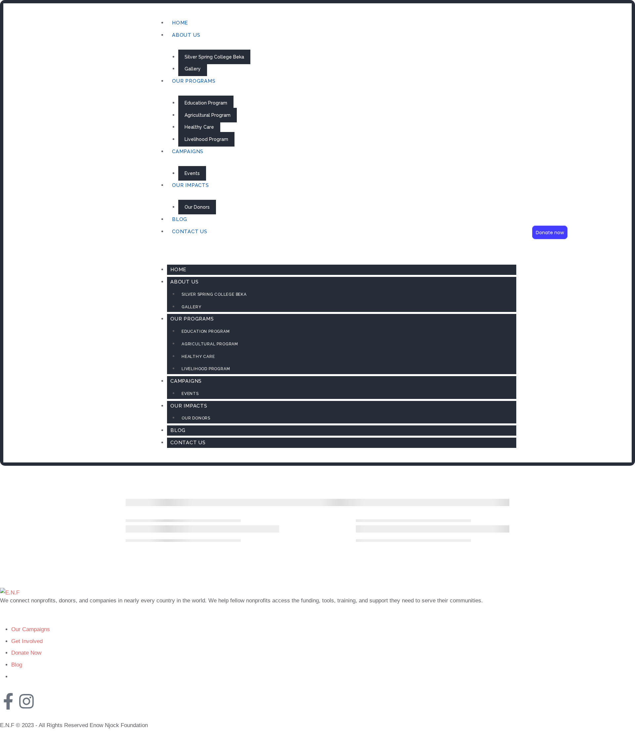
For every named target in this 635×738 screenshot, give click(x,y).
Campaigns (187, 151)
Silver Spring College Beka (214, 57)
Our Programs (194, 81)
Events (192, 173)
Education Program (206, 103)
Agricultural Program (208, 115)
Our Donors (197, 207)
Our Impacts (190, 185)
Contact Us (189, 232)
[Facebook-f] (8, 701)
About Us (186, 35)
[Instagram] (26, 701)
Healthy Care (199, 127)
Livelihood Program (206, 139)
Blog (179, 219)
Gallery (193, 68)
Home (180, 23)
